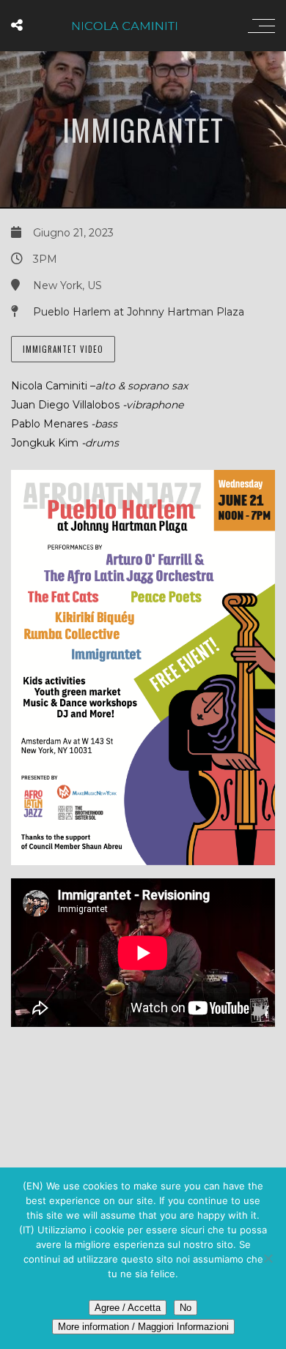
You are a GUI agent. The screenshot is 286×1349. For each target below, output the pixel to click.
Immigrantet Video (63, 349)
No (185, 1307)
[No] (267, 1258)
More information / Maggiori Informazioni (143, 1326)
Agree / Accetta (128, 1307)
